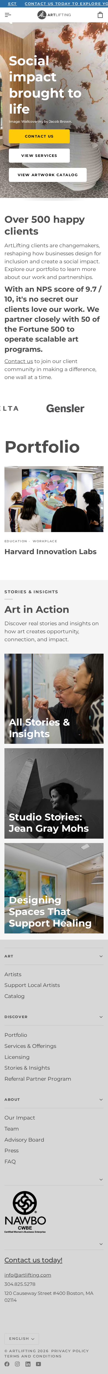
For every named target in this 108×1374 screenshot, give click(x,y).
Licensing (17, 1057)
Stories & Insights (27, 1067)
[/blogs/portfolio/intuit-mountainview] (67, 408)
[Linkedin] (27, 1364)
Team (11, 1128)
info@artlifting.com (27, 1275)
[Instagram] (17, 1364)
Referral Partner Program (37, 1078)
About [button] (12, 1099)
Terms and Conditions (33, 1356)
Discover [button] (16, 1017)
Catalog (14, 996)
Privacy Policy (70, 1351)
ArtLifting (22, 1351)
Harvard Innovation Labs (50, 551)
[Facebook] (6, 1364)
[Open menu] (12, 14)
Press (11, 1150)
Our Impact (19, 1117)
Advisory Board (24, 1139)
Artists (12, 974)
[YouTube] (38, 1364)
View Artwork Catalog (48, 175)
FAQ (10, 1161)
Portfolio (15, 1035)
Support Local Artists (32, 985)
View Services (39, 155)
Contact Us (39, 136)
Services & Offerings (30, 1046)
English (19, 1338)
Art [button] (9, 956)
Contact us (18, 361)
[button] (54, 1179)
